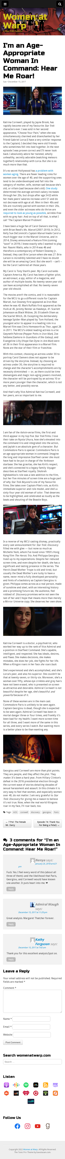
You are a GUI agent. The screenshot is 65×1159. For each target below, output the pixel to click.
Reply (11, 889)
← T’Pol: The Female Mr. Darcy (16, 823)
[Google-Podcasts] (18, 1084)
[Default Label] (37, 1126)
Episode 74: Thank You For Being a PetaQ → (48, 823)
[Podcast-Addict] (57, 1093)
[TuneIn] (32, 1101)
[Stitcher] (37, 1084)
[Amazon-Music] (57, 1084)
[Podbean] (47, 1093)
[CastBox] (8, 1093)
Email (7, 1026)
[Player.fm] (37, 1093)
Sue (4, 82)
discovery (35, 812)
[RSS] (47, 1084)
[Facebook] (17, 1126)
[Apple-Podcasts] (8, 1084)
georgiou (47, 812)
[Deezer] (18, 1093)
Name (7, 1018)
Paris (56, 812)
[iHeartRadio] (27, 1093)
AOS (15, 812)
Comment (9, 987)
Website (7, 1034)
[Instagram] (27, 1126)
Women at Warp (25, 21)
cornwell (24, 812)
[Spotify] (27, 1084)
